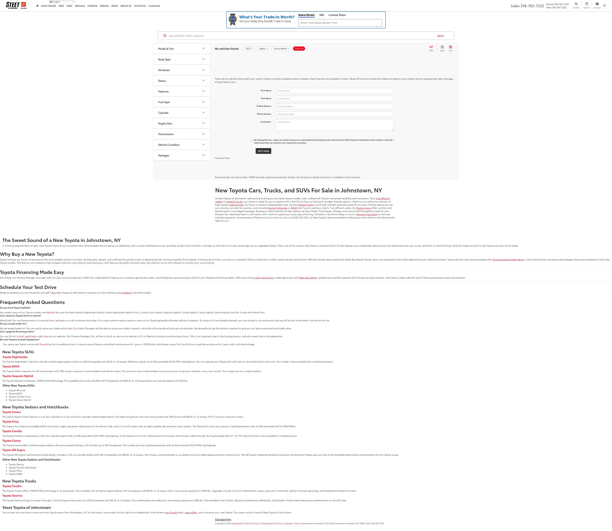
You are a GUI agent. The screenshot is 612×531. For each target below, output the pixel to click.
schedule (126, 292)
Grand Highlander (278, 207)
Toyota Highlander (15, 357)
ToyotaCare (46, 344)
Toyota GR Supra (13, 450)
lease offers (191, 512)
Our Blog (154, 5)
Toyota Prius (10, 421)
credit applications (264, 277)
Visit (53, 292)
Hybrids (50, 312)
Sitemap (248, 523)
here (51, 320)
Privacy (256, 523)
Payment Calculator (367, 214)
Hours (297, 523)
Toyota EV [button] (140, 5)
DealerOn (238, 523)
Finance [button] (92, 5)
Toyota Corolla (12, 431)
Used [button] (69, 5)
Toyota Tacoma (12, 495)
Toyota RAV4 (10, 366)
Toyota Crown (11, 412)
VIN (321, 15)
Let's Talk (263, 151)
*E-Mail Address (263, 106)
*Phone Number (264, 113)
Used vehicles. (236, 204)
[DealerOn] (223, 519)
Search (440, 35)
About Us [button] (125, 5)
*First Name (265, 90)
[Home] (37, 5)
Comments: (266, 121)
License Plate (337, 15)
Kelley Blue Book (308, 277)
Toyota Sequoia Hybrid (17, 376)
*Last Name (266, 98)
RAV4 (294, 207)
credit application (27, 336)
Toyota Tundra (305, 204)
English (56, 2)
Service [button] (104, 5)
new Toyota (171, 512)
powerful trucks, (235, 201)
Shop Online (48, 5)
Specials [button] (80, 5)
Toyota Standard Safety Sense (508, 259)
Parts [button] (114, 5)
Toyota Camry (364, 207)
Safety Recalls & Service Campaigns (277, 523)
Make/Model (306, 15)
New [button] (61, 5)
